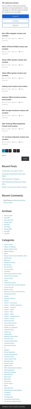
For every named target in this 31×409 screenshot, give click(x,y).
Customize (15, 21)
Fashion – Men (8, 312)
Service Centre (8, 383)
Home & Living (8, 338)
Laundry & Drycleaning (10, 354)
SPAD (5, 386)
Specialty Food (8, 388)
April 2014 (7, 218)
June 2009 (7, 227)
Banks (6, 253)
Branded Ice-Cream (9, 262)
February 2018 (8, 215)
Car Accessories (8, 269)
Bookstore (7, 260)
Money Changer (8, 363)
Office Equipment (9, 370)
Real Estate (7, 379)
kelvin (15, 38)
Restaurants (7, 381)
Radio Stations (8, 374)
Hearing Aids (8, 334)
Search (4, 155)
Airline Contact (8, 244)
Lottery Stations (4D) (10, 359)
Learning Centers (9, 356)
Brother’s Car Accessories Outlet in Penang (14, 187)
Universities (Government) (11, 399)
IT (4, 347)
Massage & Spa (8, 361)
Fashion (6, 300)
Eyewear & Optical (9, 298)
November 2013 (8, 220)
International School (10, 345)
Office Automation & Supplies (10, 179)
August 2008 (8, 229)
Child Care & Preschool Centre (12, 274)
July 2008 (6, 231)
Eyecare (6, 296)
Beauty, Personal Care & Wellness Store (15, 256)
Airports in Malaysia (10, 247)
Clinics (6, 280)
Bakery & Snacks (9, 251)
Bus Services (7, 265)
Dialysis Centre (8, 289)
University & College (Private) (12, 401)
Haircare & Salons (9, 325)
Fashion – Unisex (9, 318)
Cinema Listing (8, 278)
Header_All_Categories (10, 327)
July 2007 (6, 233)
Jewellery (6, 350)
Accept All (15, 16)
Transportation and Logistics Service (12, 171)
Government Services (10, 323)
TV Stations (7, 395)
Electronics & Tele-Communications (14, 291)
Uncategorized (8, 397)
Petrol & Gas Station (10, 372)
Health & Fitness (9, 329)
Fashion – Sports (9, 314)
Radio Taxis (7, 377)
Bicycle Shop (7, 258)
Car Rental (7, 271)
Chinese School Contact (11, 276)
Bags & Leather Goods (10, 249)
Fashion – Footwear (10, 307)
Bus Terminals (8, 267)
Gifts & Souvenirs (9, 321)
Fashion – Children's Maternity (13, 305)
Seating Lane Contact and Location (14, 86)
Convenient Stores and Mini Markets (14, 285)
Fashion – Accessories (10, 303)
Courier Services (8, 287)
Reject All (15, 25)
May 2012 (6, 224)
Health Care (7, 332)
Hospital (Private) (9, 343)
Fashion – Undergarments (11, 316)
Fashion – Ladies (9, 309)
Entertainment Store (10, 294)
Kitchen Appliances (9, 352)
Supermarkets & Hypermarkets (13, 390)
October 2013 (8, 222)
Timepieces (7, 392)
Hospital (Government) (10, 341)
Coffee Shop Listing (10, 282)
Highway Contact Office (11, 336)
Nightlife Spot (8, 365)
